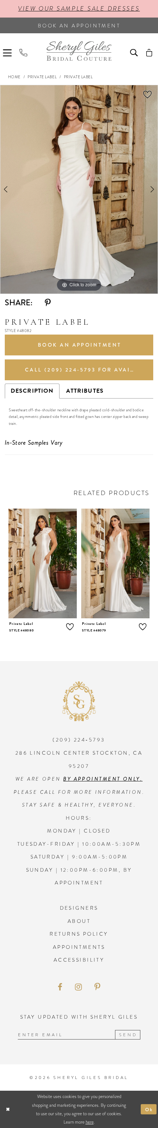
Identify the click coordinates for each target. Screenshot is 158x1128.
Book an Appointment (79, 344)
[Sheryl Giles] (79, 51)
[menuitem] (8, 52)
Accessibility (79, 959)
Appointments (79, 947)
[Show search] (135, 52)
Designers (79, 908)
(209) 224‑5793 (79, 739)
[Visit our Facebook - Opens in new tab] (60, 987)
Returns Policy (79, 934)
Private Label (42, 77)
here (90, 1121)
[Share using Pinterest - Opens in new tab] (48, 303)
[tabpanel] (79, 189)
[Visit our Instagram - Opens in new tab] (78, 987)
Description (32, 390)
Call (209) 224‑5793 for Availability (89, 369)
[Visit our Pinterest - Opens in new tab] (97, 987)
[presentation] (42, 563)
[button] (8, 52)
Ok (149, 1109)
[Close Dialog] (7, 1109)
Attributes (85, 390)
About (79, 921)
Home (14, 77)
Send (128, 1035)
